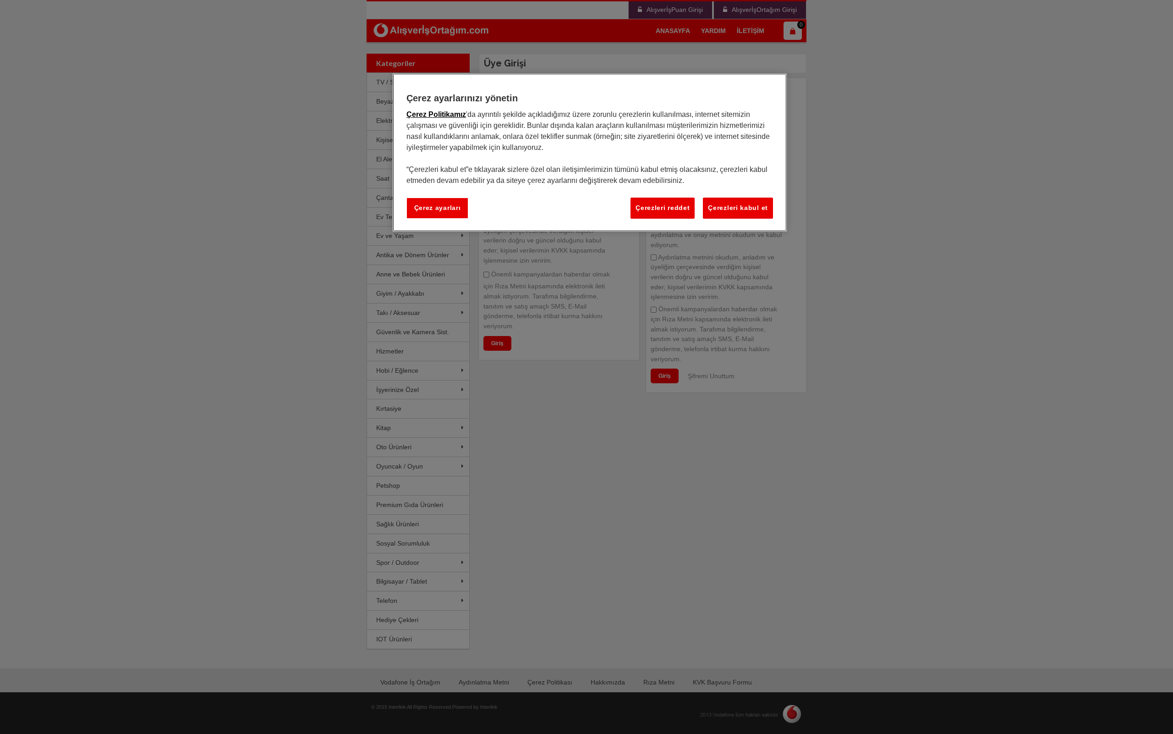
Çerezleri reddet (663, 207)
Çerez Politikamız (436, 114)
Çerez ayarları (437, 207)
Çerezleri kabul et (738, 207)
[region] (590, 152)
